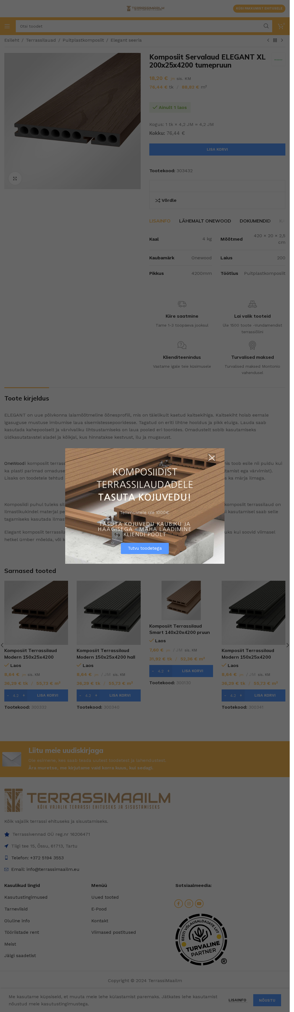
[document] (145, 506)
